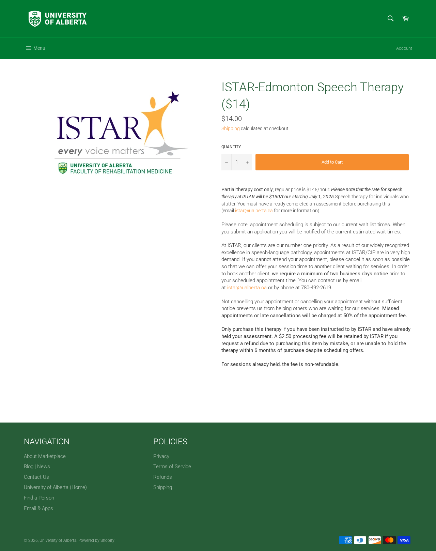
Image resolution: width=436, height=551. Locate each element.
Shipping (230, 128)
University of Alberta (58, 540)
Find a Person (39, 498)
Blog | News (37, 466)
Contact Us (36, 477)
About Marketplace (45, 456)
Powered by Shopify (96, 540)
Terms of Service (172, 466)
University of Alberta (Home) (55, 487)
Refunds (162, 477)
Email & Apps (38, 508)
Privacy (161, 456)
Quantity (231, 146)
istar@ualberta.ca (254, 210)
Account (404, 48)
